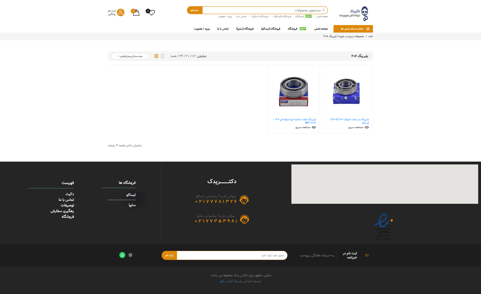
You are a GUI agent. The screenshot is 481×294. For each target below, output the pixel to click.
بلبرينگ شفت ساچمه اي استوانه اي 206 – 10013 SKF (294, 121)
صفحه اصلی (321, 28)
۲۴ (181, 56)
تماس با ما (223, 28)
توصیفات (67, 205)
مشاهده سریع (356, 127)
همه (173, 56)
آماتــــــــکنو (226, 281)
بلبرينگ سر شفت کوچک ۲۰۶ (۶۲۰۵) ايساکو (349, 121)
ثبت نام (169, 255)
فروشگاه (292, 28)
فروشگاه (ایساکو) (270, 28)
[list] (162, 56)
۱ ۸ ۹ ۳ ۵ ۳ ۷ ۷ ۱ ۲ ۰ (216, 221)
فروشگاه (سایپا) (245, 28)
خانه (370, 36)
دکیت (70, 194)
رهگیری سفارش (62, 211)
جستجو (194, 10)
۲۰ (188, 56)
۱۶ (193, 56)
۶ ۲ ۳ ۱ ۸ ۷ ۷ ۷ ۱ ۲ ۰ (216, 201)
